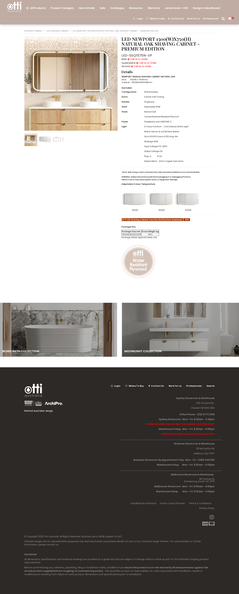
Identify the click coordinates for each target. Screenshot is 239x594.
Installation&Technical (143, 503)
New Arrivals (87, 8)
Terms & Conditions (200, 503)
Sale (102, 8)
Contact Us (177, 18)
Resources (136, 8)
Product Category (62, 8)
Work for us (193, 18)
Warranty (154, 8)
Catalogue (117, 8)
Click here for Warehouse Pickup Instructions (188, 434)
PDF (187, 219)
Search (223, 18)
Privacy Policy (207, 508)
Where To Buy (157, 18)
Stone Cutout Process (172, 503)
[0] (230, 18)
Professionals (210, 18)
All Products (38, 8)
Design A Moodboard (206, 8)
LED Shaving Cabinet (57, 31)
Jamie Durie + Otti (176, 8)
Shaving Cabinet (33, 31)
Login (140, 18)
